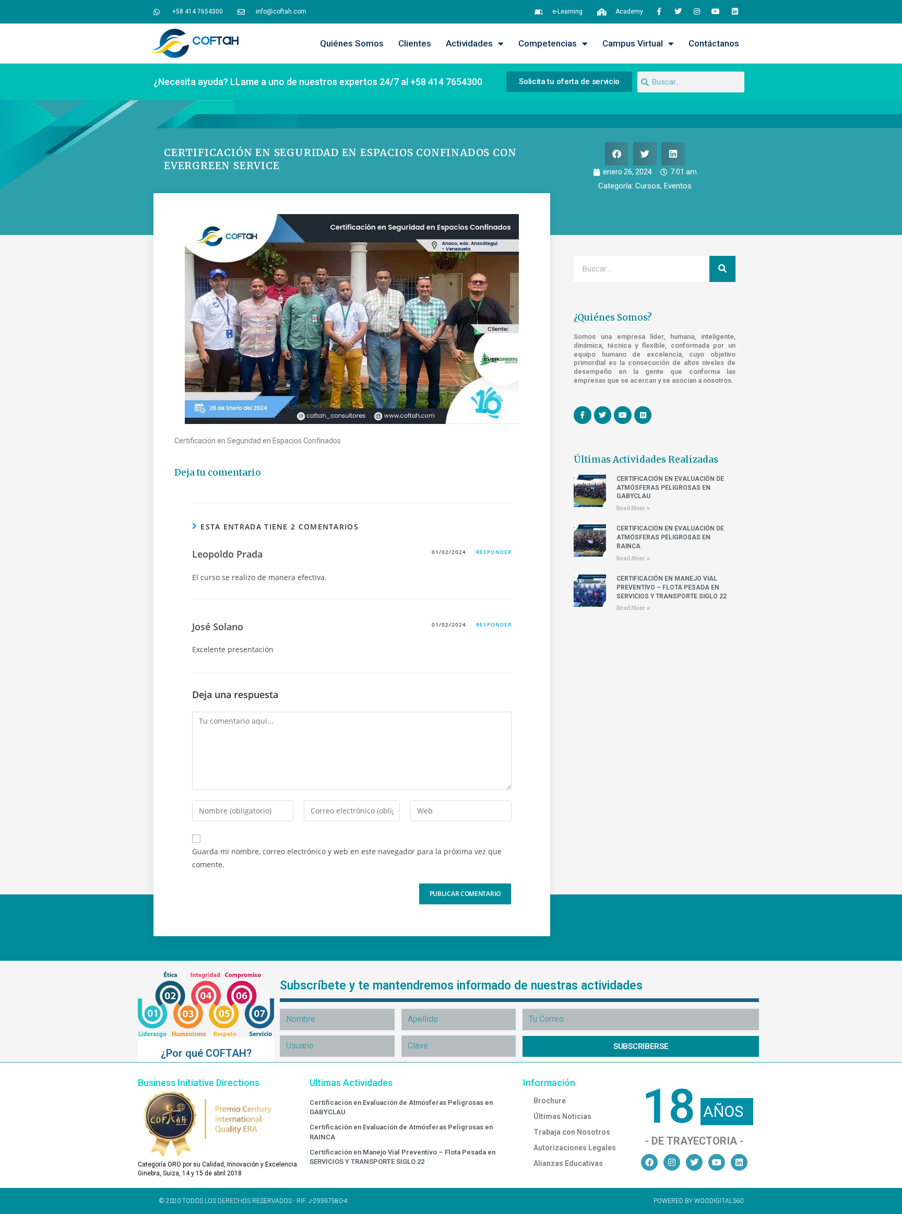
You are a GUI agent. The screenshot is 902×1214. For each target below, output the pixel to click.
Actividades (469, 43)
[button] (616, 154)
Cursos (647, 186)
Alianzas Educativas (568, 1163)
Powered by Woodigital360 (698, 1201)
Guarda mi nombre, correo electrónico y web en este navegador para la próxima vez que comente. (347, 857)
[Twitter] (677, 11)
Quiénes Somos (352, 43)
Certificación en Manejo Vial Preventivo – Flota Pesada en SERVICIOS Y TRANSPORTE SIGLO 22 (671, 587)
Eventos (678, 186)
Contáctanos (714, 43)
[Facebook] (649, 1162)
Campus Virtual (632, 43)
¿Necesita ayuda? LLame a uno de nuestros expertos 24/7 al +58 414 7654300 (317, 81)
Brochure (549, 1101)
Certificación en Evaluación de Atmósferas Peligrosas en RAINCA (670, 537)
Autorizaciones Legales (574, 1148)
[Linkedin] (735, 11)
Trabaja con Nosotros (571, 1132)
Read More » (633, 508)
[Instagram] (696, 11)
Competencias (547, 43)
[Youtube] (715, 11)
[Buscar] (722, 269)
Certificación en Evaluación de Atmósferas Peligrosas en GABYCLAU (670, 487)
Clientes (414, 43)
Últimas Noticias (562, 1116)
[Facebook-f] (658, 11)
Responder (494, 552)
